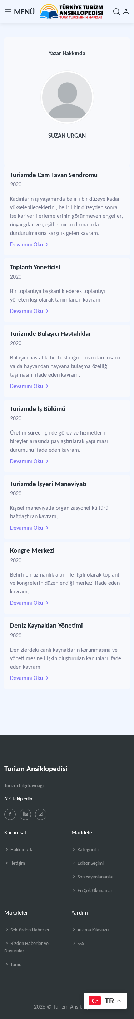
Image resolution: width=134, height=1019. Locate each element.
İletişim (17, 863)
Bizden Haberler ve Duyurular (26, 947)
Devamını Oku (27, 245)
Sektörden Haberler (29, 930)
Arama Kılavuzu (92, 930)
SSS (80, 943)
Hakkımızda (21, 850)
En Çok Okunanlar (94, 890)
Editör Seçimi (90, 863)
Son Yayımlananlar (95, 877)
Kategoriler (88, 850)
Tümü (15, 964)
